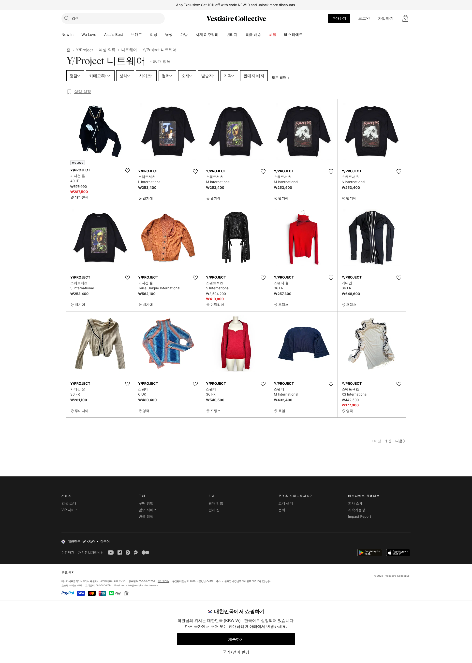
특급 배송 (253, 34)
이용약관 (67, 552)
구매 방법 (146, 503)
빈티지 (231, 34)
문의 (281, 510)
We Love (88, 34)
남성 (169, 34)
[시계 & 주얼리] (222, 35)
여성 (153, 34)
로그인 (364, 18)
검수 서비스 (148, 510)
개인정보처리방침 (91, 552)
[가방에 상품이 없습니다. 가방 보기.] (405, 18)
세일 (272, 34)
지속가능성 (356, 510)
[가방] (192, 35)
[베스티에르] (307, 35)
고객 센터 (285, 503)
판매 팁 (214, 510)
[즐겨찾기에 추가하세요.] (127, 171)
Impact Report (359, 517)
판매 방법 (215, 503)
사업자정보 (164, 581)
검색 (75, 18)
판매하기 (339, 18)
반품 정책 (146, 517)
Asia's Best (113, 34)
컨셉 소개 (68, 503)
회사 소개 (355, 503)
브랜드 (136, 34)
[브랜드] (146, 35)
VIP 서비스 (69, 510)
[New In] (77, 35)
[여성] (161, 35)
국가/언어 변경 (236, 652)
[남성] (176, 35)
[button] (405, 18)
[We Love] (100, 35)
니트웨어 (129, 49)
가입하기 (386, 18)
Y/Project (84, 49)
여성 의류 (107, 49)
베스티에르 (293, 34)
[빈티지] (241, 35)
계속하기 (236, 639)
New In (67, 34)
